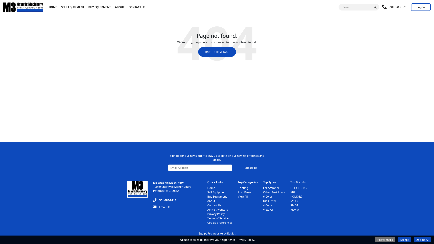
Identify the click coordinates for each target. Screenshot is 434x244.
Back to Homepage (217, 52)
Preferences (385, 240)
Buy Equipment (99, 7)
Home (53, 7)
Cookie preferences (219, 223)
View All (243, 196)
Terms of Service (218, 218)
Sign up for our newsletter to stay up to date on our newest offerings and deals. (217, 158)
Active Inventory (217, 209)
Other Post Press (274, 192)
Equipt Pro (206, 233)
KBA (292, 192)
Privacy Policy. (246, 240)
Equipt (231, 233)
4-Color (267, 205)
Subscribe (251, 168)
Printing (243, 188)
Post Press (244, 192)
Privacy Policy (216, 214)
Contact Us (137, 7)
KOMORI (296, 196)
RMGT (294, 205)
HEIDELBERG (298, 188)
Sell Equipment (72, 7)
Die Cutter (269, 201)
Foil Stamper (271, 188)
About (119, 7)
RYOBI (294, 201)
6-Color (267, 196)
